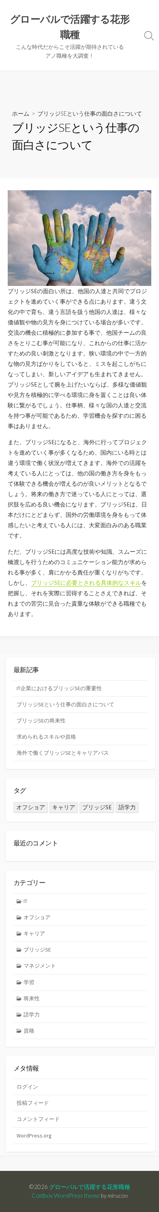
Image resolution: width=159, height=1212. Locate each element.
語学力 (127, 807)
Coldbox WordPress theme (66, 1195)
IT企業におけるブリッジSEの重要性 (59, 688)
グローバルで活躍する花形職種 (89, 1186)
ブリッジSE (97, 807)
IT (25, 901)
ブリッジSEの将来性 (41, 720)
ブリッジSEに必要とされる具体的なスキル (86, 582)
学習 (29, 982)
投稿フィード (33, 1102)
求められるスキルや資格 (46, 736)
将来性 (32, 998)
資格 (29, 1030)
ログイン (27, 1086)
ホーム (20, 113)
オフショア (30, 807)
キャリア (63, 807)
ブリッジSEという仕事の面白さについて (65, 704)
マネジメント (40, 965)
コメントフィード (38, 1119)
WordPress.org (34, 1135)
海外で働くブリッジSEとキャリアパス (63, 752)
